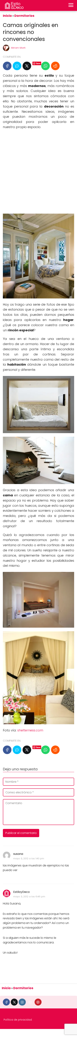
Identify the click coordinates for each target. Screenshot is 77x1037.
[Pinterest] (38, 1002)
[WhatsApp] (45, 66)
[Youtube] (30, 1002)
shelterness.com (30, 730)
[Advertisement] (38, 171)
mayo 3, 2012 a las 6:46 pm (29, 896)
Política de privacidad (18, 1019)
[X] (27, 66)
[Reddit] (55, 66)
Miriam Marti (18, 47)
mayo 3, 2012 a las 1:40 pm (28, 858)
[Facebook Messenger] (17, 66)
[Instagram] (22, 1002)
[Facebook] (7, 66)
